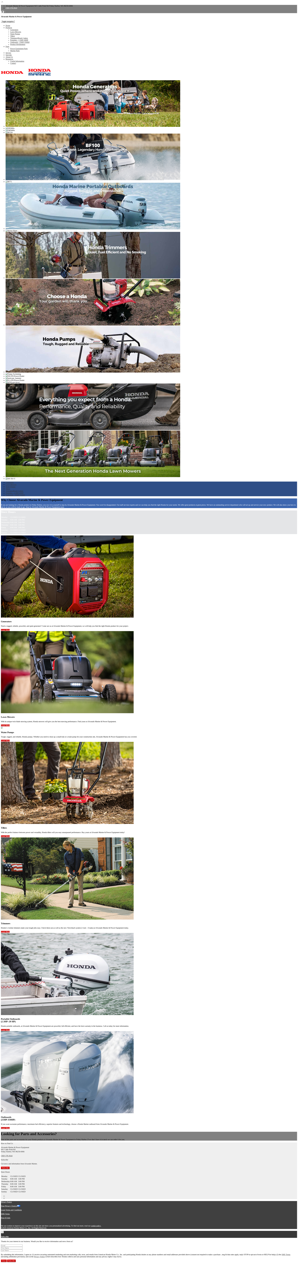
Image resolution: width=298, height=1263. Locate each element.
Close (4, 1261)
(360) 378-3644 (11, 8)
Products (9, 28)
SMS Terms (5, 1214)
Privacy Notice (6, 1202)
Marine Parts (15, 51)
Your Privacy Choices (9, 1206)
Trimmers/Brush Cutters (19, 38)
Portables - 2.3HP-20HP (19, 40)
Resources (9, 59)
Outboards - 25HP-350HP (20, 42)
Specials (9, 55)
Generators (14, 30)
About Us (9, 57)
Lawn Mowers (15, 32)
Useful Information (17, 61)
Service (8, 53)
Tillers (12, 36)
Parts (7, 47)
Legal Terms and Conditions (11, 1210)
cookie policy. (96, 1226)
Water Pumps (15, 34)
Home (8, 26)
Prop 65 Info (5, 1218)
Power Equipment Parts (19, 49)
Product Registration (17, 44)
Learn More (5, 630)
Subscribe (5, 1168)
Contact (13, 63)
